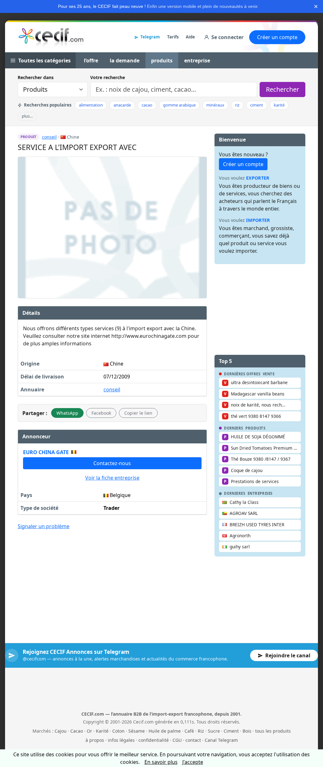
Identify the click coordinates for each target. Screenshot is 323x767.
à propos (94, 740)
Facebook (101, 413)
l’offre (91, 60)
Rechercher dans (36, 77)
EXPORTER (257, 178)
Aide (190, 37)
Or (89, 731)
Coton (118, 731)
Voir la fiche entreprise (112, 477)
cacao (147, 105)
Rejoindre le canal (287, 655)
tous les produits (273, 731)
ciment (256, 105)
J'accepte (192, 761)
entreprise (197, 60)
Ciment (231, 731)
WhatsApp (67, 413)
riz (237, 105)
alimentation (91, 105)
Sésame (136, 731)
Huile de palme (165, 731)
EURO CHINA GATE (46, 452)
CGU (177, 740)
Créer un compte (277, 37)
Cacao (76, 731)
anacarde (122, 105)
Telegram (150, 37)
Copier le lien (138, 413)
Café (189, 731)
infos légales (121, 740)
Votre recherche (107, 77)
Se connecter (227, 37)
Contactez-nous (112, 463)
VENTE (269, 374)
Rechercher (282, 89)
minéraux (215, 105)
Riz (201, 731)
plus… (27, 116)
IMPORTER (258, 220)
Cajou (61, 731)
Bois (247, 731)
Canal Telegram (221, 740)
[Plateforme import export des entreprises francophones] (51, 37)
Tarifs (173, 37)
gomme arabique (179, 105)
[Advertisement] (112, 582)
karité (279, 105)
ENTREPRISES (260, 493)
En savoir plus (161, 761)
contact (193, 740)
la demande (124, 60)
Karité (102, 731)
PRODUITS (255, 428)
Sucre (214, 731)
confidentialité (153, 740)
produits (162, 60)
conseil (49, 137)
